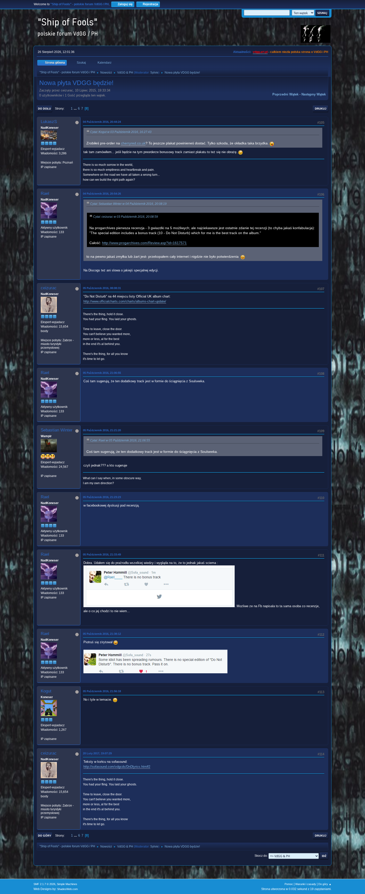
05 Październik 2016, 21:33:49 (102, 554)
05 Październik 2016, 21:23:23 (102, 497)
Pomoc (289, 884)
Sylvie (154, 72)
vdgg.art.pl (260, 52)
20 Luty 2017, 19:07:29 (97, 753)
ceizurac (49, 288)
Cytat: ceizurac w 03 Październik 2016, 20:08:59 (125, 216)
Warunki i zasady (305, 884)
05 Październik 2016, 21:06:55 (102, 372)
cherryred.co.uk (133, 143)
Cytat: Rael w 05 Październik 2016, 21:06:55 (120, 440)
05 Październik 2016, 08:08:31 (102, 288)
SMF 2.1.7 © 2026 (44, 884)
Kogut (46, 691)
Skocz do (261, 855)
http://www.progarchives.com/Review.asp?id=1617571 (144, 243)
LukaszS (49, 121)
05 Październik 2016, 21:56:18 (102, 691)
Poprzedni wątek (285, 94)
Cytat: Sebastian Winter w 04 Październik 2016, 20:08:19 (128, 204)
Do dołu (44, 108)
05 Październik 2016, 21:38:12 (102, 633)
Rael (45, 193)
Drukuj (320, 108)
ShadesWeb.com (67, 889)
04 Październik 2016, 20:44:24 (102, 121)
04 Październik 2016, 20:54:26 (102, 193)
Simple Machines (67, 884)
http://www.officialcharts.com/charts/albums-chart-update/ (124, 301)
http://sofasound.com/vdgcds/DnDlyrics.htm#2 (116, 766)
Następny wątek (313, 94)
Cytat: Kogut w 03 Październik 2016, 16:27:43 (120, 132)
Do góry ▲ (324, 884)
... (76, 108)
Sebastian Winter (57, 430)
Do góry (44, 835)
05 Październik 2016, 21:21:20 (102, 430)
